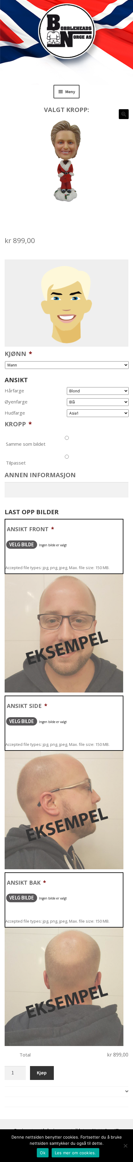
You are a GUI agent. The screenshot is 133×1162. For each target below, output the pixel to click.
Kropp (18, 424)
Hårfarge (14, 391)
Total (25, 1055)
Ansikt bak (26, 882)
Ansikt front (30, 529)
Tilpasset (16, 463)
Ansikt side (27, 705)
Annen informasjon (40, 475)
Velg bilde (21, 544)
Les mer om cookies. (75, 1152)
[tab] (66, 1092)
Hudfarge (15, 413)
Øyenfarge (16, 402)
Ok (42, 1152)
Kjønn (18, 354)
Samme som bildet (25, 444)
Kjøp (42, 1072)
